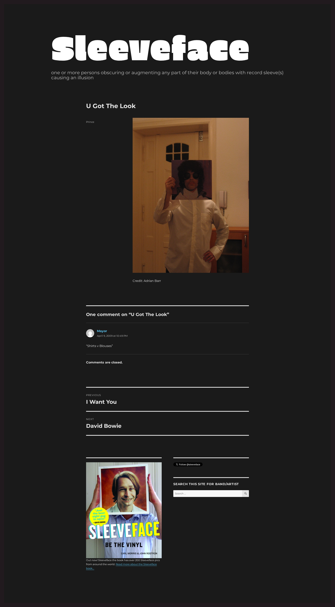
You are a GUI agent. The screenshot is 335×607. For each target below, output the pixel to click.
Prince (90, 121)
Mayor (102, 331)
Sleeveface (150, 47)
